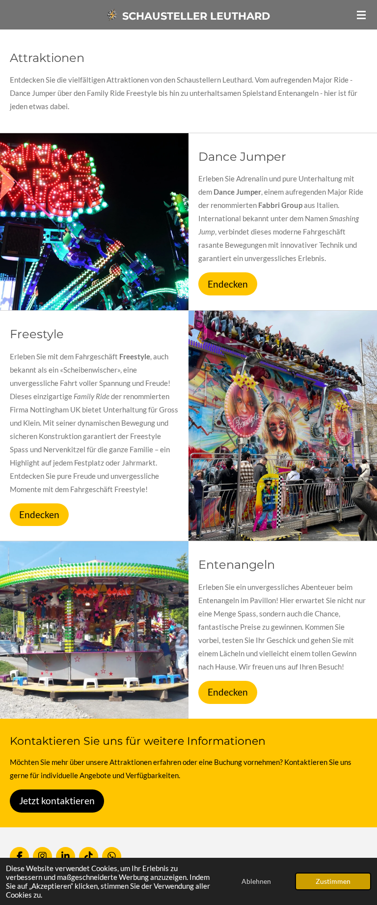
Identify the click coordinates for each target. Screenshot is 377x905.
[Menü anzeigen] (361, 15)
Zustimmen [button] (333, 881)
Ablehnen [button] (256, 881)
